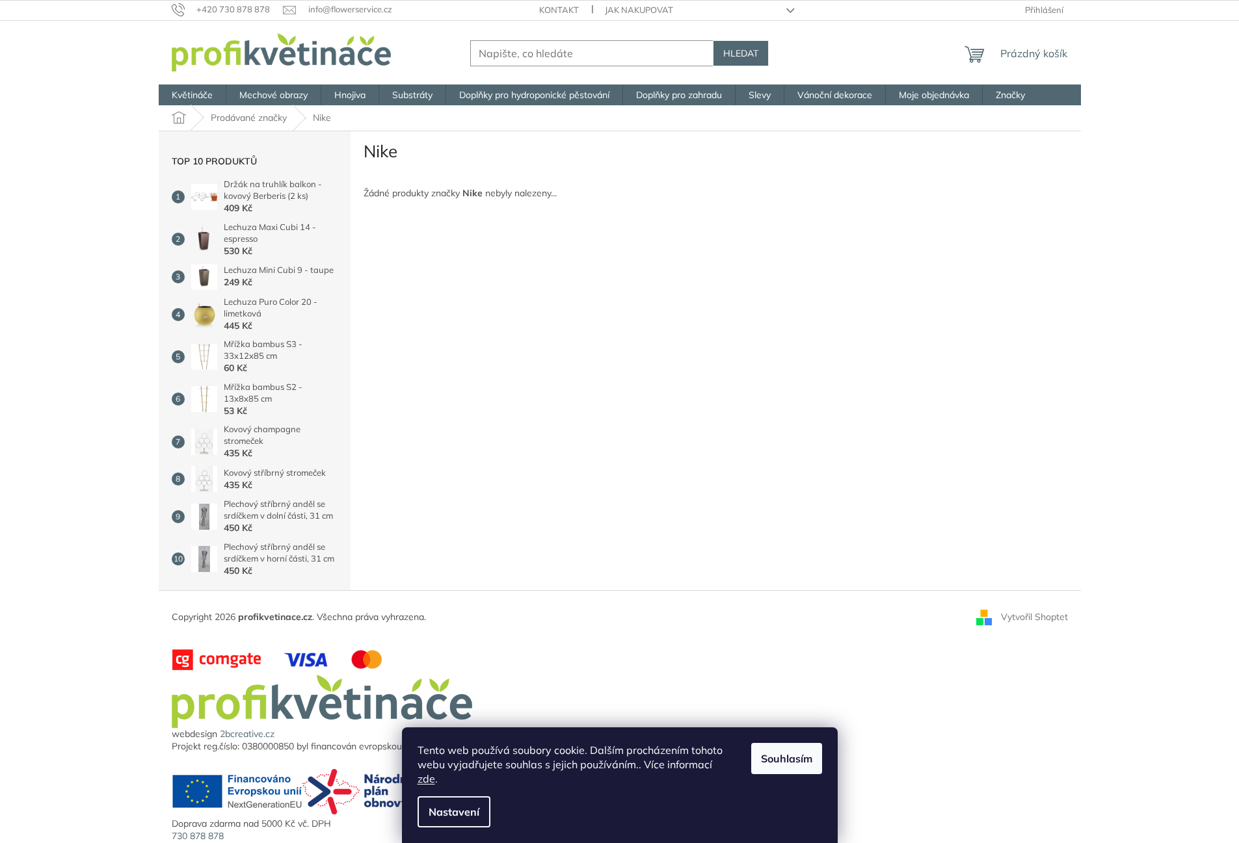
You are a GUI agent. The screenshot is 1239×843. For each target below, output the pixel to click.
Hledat (740, 53)
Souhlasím (786, 758)
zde (426, 778)
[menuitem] (192, 94)
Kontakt (559, 10)
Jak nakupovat (639, 10)
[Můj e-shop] (322, 701)
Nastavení (454, 811)
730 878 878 (198, 836)
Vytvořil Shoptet (1034, 616)
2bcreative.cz (247, 734)
